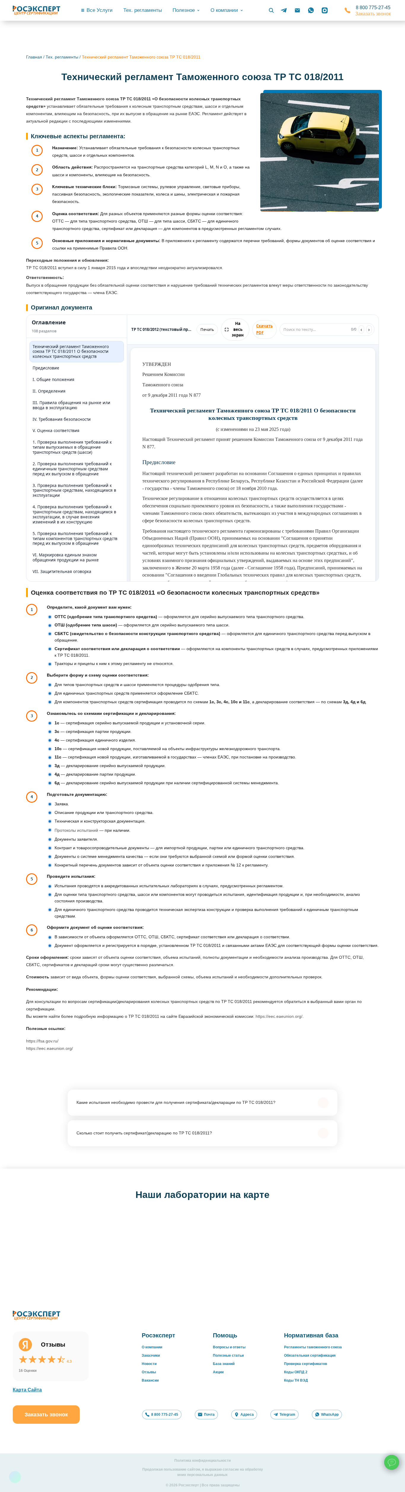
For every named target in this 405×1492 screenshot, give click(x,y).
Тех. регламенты (142, 10)
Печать (207, 329)
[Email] (297, 10)
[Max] (324, 10)
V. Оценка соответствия (56, 430)
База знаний (224, 1364)
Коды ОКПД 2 (295, 1372)
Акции (218, 1372)
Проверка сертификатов (305, 1364)
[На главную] (36, 10)
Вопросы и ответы (229, 1347)
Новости (149, 1364)
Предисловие (46, 368)
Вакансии (150, 1380)
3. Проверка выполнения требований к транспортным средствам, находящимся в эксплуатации (74, 490)
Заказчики (151, 1355)
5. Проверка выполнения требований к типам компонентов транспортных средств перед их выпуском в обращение (75, 538)
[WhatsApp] (311, 10)
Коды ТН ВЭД (296, 1380)
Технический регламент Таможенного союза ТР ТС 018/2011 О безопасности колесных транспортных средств (71, 351)
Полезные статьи (228, 1355)
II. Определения (49, 391)
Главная (34, 57)
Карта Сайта (27, 1389)
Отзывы (149, 1372)
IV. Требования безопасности (62, 419)
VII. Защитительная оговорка (62, 571)
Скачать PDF (264, 329)
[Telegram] (283, 10)
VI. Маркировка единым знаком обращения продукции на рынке (66, 557)
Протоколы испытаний (76, 830)
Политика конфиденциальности (202, 1460)
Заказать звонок (373, 13)
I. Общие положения (53, 379)
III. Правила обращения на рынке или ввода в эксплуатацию (71, 405)
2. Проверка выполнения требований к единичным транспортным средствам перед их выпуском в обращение (72, 469)
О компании (152, 1347)
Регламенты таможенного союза (313, 1347)
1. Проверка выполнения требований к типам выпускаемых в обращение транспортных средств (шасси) (72, 447)
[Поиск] (271, 10)
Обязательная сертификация (310, 1355)
